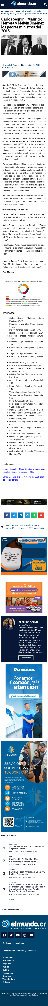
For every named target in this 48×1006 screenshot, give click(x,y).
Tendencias (7, 973)
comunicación (25, 525)
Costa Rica (14, 11)
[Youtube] (18, 935)
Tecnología (7, 979)
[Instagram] (25, 935)
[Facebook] (4, 935)
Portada (4, 11)
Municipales (8, 961)
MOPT (30, 528)
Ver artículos (26, 658)
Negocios (6, 976)
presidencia (39, 528)
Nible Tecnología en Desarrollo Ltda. (25, 995)
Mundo (5, 967)
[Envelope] (31, 935)
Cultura (5, 970)
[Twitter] (11, 935)
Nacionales (7, 958)
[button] (2, 4)
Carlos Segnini (11, 525)
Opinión (6, 982)
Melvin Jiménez (19, 528)
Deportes (6, 964)
